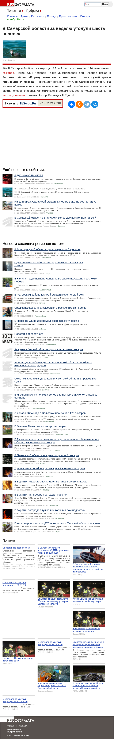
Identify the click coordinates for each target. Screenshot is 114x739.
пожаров (8, 72)
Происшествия (68, 16)
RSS (27, 736)
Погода (51, 16)
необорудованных (15, 95)
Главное (12, 16)
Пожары (85, 16)
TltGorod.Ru (28, 103)
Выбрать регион (14, 732)
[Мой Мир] (94, 104)
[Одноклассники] (79, 104)
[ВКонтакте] (71, 104)
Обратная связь (14, 730)
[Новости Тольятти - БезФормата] (18, 3)
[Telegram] (87, 104)
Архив (24, 16)
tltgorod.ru (12, 60)
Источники (37, 16)
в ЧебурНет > (15, 19)
